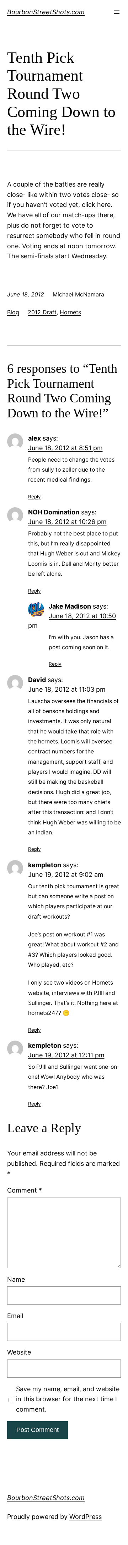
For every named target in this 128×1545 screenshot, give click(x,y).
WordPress (85, 1516)
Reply (34, 496)
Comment (24, 1190)
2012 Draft (42, 312)
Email (15, 1316)
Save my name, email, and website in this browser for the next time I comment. (67, 1399)
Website (19, 1352)
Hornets (70, 312)
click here (96, 204)
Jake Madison (70, 606)
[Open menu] (116, 12)
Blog (13, 312)
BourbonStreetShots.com (46, 12)
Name (16, 1279)
